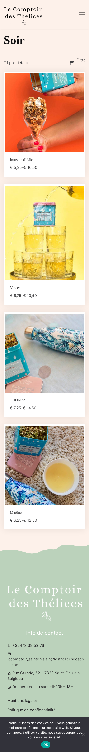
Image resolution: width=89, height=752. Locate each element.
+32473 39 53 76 (27, 645)
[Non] (83, 734)
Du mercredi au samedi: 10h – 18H (42, 686)
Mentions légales (22, 700)
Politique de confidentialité (31, 709)
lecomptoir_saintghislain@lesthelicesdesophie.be (45, 662)
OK (45, 745)
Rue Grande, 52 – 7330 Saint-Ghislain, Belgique (43, 675)
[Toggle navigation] (82, 14)
